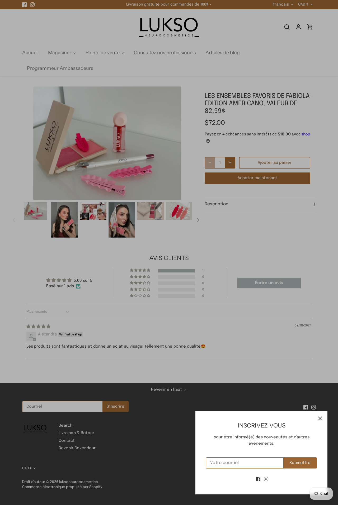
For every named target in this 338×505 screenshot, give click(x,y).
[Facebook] (258, 479)
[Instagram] (266, 479)
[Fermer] (320, 418)
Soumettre (300, 463)
